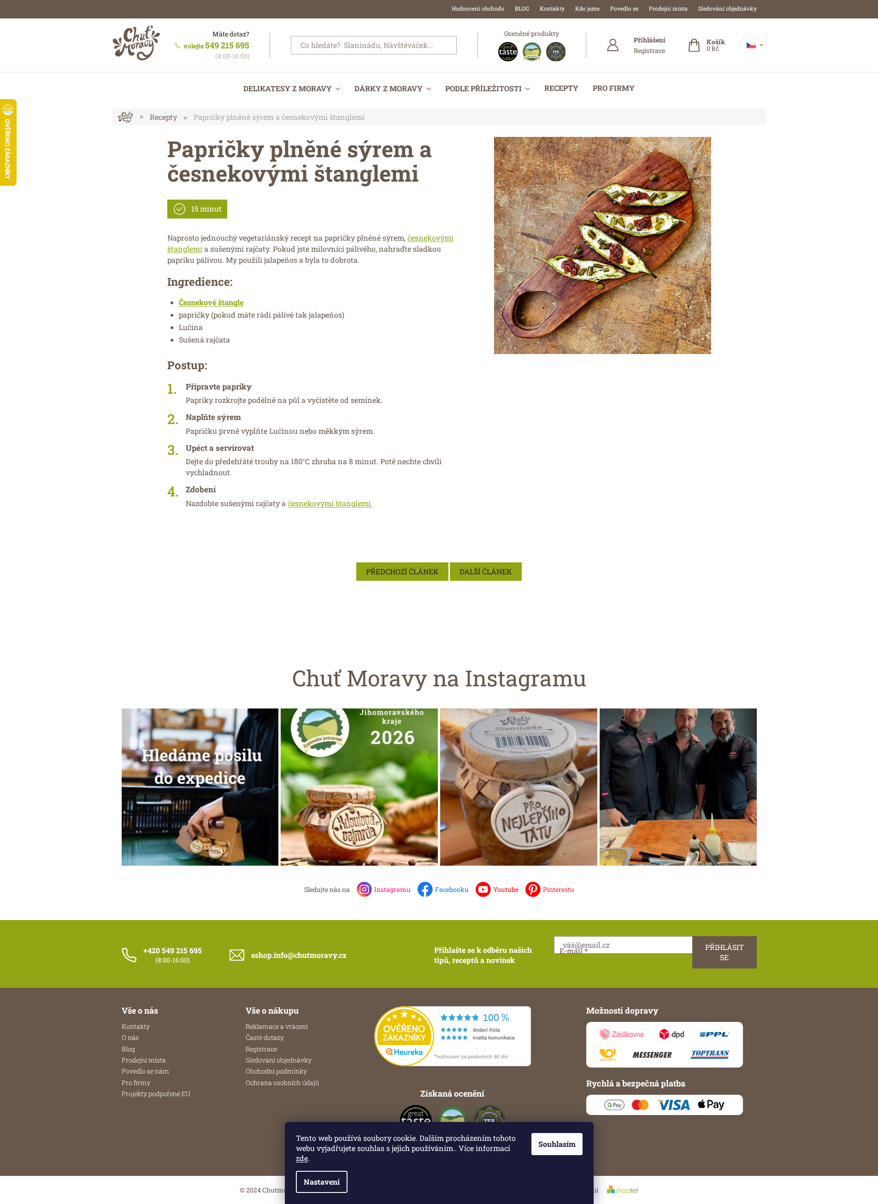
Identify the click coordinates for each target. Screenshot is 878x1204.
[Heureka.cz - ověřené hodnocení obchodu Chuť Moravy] (452, 1036)
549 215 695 (227, 45)
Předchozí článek (402, 571)
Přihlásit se (724, 952)
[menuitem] (291, 88)
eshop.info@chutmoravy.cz (299, 955)
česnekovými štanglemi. (330, 503)
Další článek (486, 571)
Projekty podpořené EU (156, 1093)
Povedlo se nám (145, 1071)
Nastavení (322, 1181)
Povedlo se (624, 8)
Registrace (649, 50)
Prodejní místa (668, 8)
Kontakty (552, 8)
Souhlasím (557, 1144)
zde (302, 1158)
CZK (755, 45)
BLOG (522, 8)
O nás (130, 1037)
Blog (128, 1049)
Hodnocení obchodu (478, 8)
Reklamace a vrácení (277, 1026)
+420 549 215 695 (172, 950)
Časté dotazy (265, 1037)
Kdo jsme (587, 8)
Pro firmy (136, 1082)
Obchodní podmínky (276, 1071)
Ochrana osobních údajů (282, 1082)
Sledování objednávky (727, 8)
